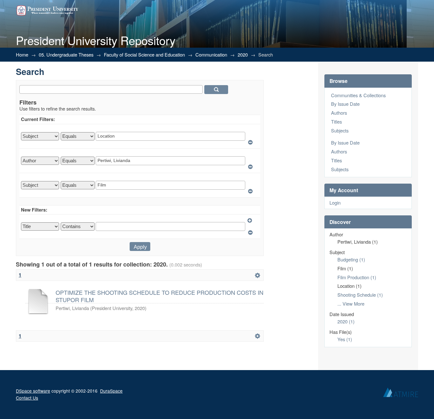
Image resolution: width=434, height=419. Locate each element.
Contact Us (27, 398)
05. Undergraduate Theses (66, 54)
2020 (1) (346, 321)
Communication (211, 54)
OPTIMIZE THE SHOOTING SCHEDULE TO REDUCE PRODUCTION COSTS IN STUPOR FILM (159, 295)
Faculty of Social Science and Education (144, 54)
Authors (339, 112)
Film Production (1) (356, 277)
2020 (243, 54)
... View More (350, 303)
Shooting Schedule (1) (360, 294)
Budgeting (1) (351, 259)
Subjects (340, 130)
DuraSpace (111, 391)
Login (335, 202)
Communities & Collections (358, 95)
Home (22, 54)
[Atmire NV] (400, 394)
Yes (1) (344, 339)
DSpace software (33, 391)
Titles (336, 121)
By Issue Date (345, 103)
